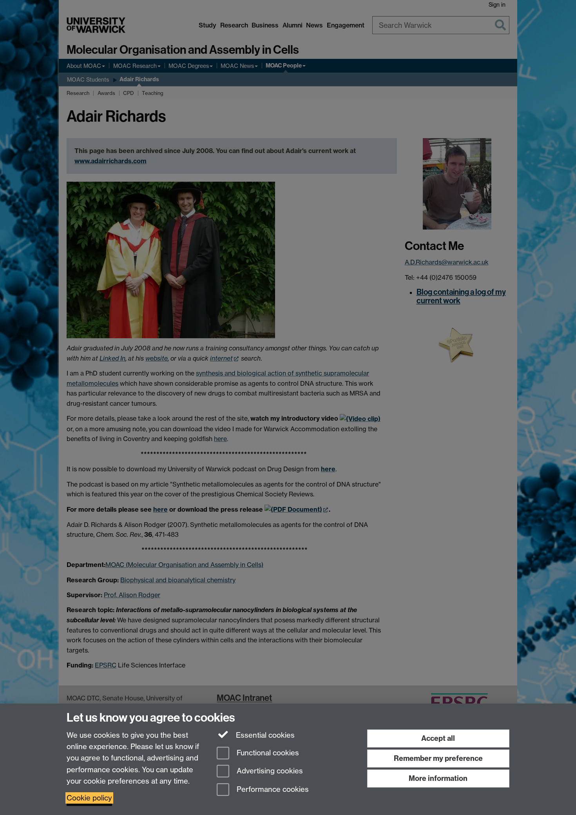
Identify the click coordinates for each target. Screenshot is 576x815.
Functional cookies (267, 752)
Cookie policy (89, 797)
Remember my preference (438, 758)
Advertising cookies (269, 771)
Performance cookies (272, 789)
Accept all (438, 738)
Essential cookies (264, 735)
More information (438, 778)
